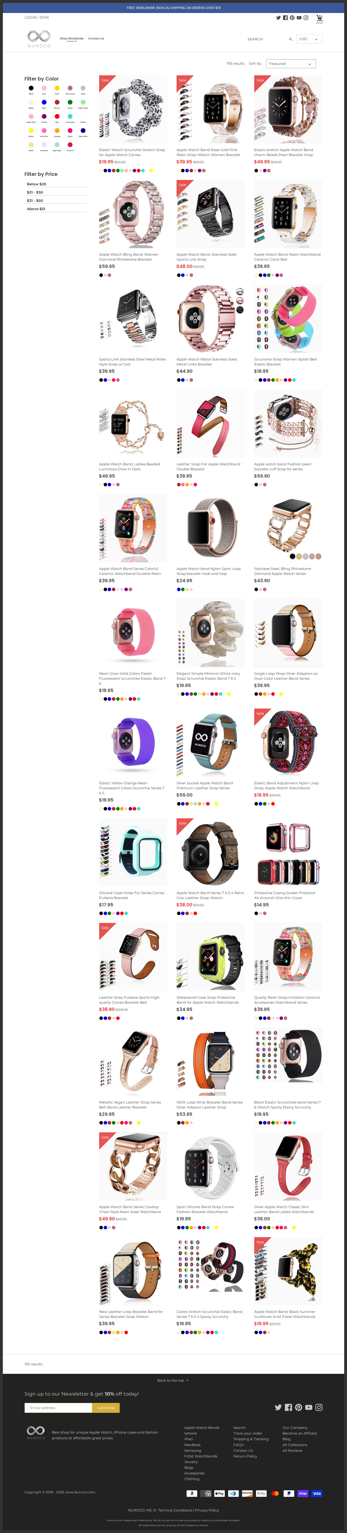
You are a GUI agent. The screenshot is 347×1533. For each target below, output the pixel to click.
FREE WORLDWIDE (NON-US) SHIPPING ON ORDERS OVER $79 (173, 8)
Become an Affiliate (300, 1433)
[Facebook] (285, 17)
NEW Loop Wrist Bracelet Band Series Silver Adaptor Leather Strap (210, 1104)
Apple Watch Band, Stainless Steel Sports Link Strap (207, 257)
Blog (287, 1439)
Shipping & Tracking (251, 1439)
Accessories (194, 1473)
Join (44, 17)
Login (31, 17)
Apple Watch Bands (201, 1427)
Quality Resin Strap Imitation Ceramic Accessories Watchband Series (287, 1000)
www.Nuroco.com (80, 1492)
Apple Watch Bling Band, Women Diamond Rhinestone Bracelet (128, 257)
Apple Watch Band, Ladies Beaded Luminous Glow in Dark (129, 466)
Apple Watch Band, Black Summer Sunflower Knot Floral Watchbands (284, 1314)
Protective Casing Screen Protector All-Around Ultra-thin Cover (285, 895)
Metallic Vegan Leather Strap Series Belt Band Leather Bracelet (130, 1104)
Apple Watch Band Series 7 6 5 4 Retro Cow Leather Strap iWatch (210, 895)
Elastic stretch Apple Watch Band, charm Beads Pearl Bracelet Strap (284, 152)
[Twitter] (278, 17)
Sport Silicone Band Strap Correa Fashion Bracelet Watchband (205, 1209)
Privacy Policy (207, 1510)
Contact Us (243, 1450)
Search (239, 1427)
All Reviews (292, 1450)
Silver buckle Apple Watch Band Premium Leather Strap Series (205, 785)
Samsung (192, 1450)
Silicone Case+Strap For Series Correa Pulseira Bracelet (131, 895)
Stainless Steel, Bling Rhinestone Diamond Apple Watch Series (282, 571)
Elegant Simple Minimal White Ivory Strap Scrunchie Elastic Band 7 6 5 (208, 676)
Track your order (247, 1433)
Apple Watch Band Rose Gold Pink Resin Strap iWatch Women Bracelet (208, 152)
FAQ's (238, 1445)
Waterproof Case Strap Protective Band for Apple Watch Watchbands (208, 1000)
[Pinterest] (292, 17)
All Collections (295, 1445)
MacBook (192, 1445)
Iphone (190, 1433)
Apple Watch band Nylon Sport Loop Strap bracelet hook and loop (209, 571)
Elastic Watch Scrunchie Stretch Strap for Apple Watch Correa (132, 152)
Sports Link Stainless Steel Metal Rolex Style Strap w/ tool (132, 361)
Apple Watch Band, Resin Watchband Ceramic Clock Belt (287, 257)
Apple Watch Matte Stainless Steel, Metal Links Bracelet (207, 361)
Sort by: (255, 63)
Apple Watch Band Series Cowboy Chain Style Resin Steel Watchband (130, 1209)
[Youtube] (299, 17)
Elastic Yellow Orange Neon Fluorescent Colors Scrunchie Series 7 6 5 (132, 788)
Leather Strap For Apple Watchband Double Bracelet (208, 466)
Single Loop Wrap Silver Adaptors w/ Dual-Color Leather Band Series (286, 676)
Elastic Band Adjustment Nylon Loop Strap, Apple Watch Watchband (286, 785)
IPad (188, 1439)
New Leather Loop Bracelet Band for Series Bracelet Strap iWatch (131, 1314)
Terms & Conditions (175, 1510)
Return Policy (245, 1456)
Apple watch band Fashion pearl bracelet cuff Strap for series (282, 466)
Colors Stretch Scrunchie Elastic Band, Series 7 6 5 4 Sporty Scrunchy (210, 1314)
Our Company (295, 1427)
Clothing (191, 1479)
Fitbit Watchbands (200, 1456)
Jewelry (191, 1462)
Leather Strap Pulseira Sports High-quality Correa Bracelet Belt (130, 1000)
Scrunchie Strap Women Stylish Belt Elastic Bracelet (285, 361)
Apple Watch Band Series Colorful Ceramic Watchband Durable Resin (130, 571)
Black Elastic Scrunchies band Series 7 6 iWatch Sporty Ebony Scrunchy (287, 1104)
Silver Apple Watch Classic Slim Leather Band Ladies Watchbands (284, 1209)
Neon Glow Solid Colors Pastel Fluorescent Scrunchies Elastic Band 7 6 (132, 678)
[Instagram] (306, 17)
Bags (188, 1467)
